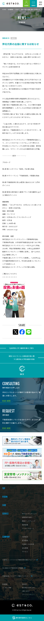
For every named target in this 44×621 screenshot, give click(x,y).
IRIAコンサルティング (29, 514)
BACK (22, 374)
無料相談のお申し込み (28, 587)
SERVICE (5, 513)
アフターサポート (28, 528)
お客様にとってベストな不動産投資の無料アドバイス (18, 560)
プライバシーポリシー (28, 594)
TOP (3, 488)
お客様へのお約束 (28, 544)
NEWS (17, 9)
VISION (5, 497)
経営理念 (25, 540)
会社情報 (25, 548)
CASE (4, 505)
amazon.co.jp (12, 229)
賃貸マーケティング (28, 521)
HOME (4, 9)
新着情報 (10, 9)
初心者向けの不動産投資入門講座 (12, 568)
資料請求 (24, 584)
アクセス (25, 552)
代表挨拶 (25, 537)
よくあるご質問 (6, 587)
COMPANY (6, 537)
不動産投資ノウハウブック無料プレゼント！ (16, 576)
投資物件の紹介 (27, 517)
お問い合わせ (26, 591)
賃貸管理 (25, 525)
